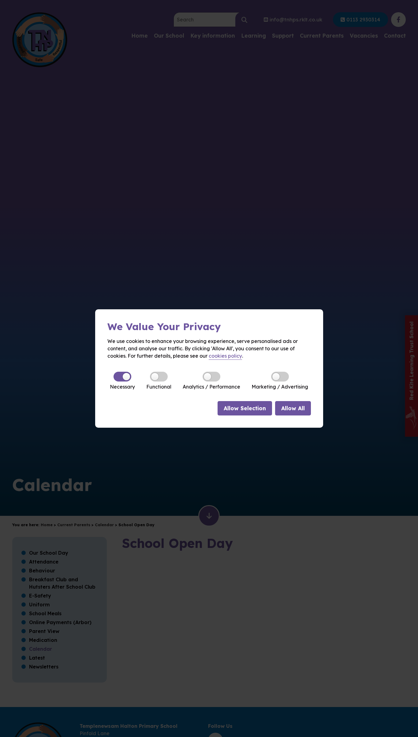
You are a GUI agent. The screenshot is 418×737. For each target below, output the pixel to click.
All (293, 408)
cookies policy (225, 356)
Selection (245, 408)
